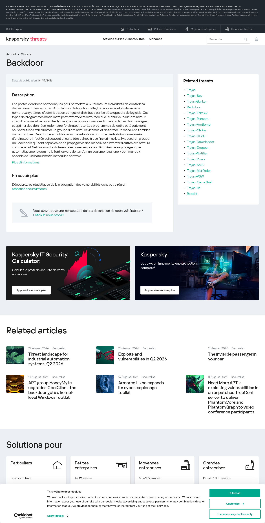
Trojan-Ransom (197, 119)
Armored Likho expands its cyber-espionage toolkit (141, 387)
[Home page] (28, 39)
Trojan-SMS (195, 165)
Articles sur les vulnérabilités (124, 39)
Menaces (155, 39)
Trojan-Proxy (196, 159)
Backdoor (194, 107)
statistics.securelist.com (29, 189)
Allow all (234, 493)
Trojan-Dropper (198, 147)
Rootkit (192, 194)
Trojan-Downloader (200, 142)
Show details (55, 515)
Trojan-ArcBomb (199, 124)
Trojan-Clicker (196, 130)
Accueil (11, 54)
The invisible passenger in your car (232, 357)
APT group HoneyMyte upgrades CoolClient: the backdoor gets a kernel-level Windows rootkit (52, 390)
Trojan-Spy (194, 95)
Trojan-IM (193, 188)
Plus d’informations (25, 162)
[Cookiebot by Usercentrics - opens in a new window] (23, 516)
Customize (233, 503)
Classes (26, 54)
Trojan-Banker (197, 101)
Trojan (191, 90)
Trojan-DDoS (196, 136)
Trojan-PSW (195, 176)
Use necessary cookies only (234, 514)
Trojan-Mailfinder (199, 170)
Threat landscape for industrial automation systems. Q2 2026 (49, 359)
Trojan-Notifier (197, 153)
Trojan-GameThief (200, 182)
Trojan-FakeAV (197, 113)
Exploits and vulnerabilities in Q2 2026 (142, 357)
